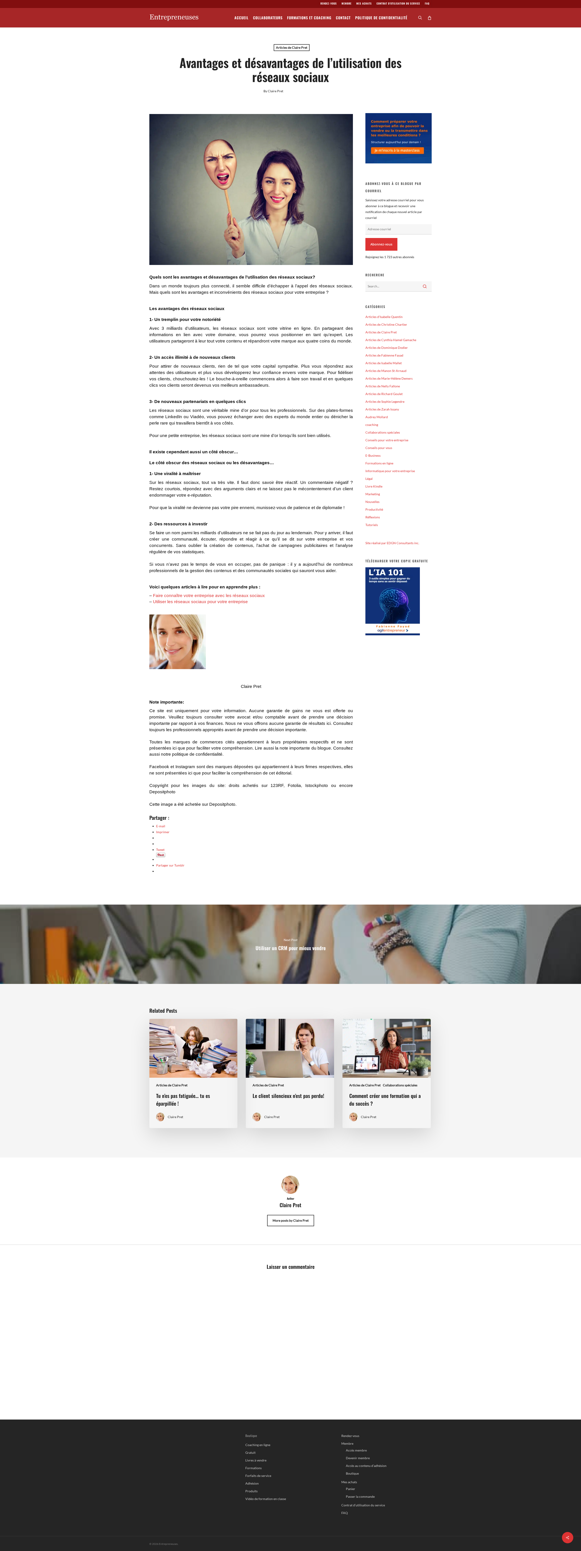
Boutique (352, 1473)
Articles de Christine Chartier (386, 324)
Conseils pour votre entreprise (386, 440)
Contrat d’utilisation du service (363, 1505)
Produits (251, 1491)
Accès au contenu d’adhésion (366, 1466)
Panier (350, 1489)
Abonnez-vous (381, 244)
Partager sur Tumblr (170, 865)
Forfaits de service (258, 1476)
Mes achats (349, 1482)
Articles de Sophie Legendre (384, 401)
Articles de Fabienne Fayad (384, 355)
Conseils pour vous (378, 448)
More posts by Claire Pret (291, 1220)
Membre (347, 1443)
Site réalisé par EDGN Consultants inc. (392, 543)
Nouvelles (372, 502)
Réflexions (372, 517)
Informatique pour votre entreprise (390, 471)
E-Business (373, 455)
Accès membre (356, 1450)
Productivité (374, 509)
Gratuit (250, 1452)
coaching (371, 425)
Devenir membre (358, 1458)
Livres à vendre (255, 1460)
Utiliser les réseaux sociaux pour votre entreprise (200, 601)
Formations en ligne (379, 463)
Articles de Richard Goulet (384, 394)
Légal (369, 479)
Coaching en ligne (257, 1445)
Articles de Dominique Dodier (386, 348)
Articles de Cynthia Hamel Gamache (390, 340)
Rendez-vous (350, 1436)
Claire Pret (275, 91)
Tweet (160, 850)
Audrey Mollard (376, 417)
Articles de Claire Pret (291, 47)
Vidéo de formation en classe (265, 1499)
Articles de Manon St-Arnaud (385, 371)
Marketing (372, 494)
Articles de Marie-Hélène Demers (389, 378)
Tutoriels (371, 525)
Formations (253, 1468)
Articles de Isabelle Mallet (383, 363)
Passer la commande (360, 1496)
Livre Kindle (373, 486)
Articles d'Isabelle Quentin (384, 317)
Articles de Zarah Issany (382, 409)
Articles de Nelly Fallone (382, 386)
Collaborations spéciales (382, 432)
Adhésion (252, 1483)
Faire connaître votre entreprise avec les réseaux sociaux (209, 595)
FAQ (344, 1513)
